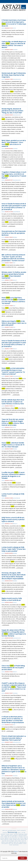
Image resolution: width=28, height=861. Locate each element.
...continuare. (10, 36)
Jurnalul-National (16, 211)
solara (11, 838)
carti (23, 840)
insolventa (16, 844)
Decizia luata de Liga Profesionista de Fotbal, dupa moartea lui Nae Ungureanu (14, 75)
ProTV (14, 28)
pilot (19, 832)
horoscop (12, 832)
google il (15, 835)
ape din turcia (6, 840)
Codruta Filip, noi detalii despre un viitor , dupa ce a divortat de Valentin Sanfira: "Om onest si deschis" (14, 44)
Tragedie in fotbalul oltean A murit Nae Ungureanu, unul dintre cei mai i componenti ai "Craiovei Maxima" (14, 175)
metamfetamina (12, 830)
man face (16, 842)
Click (14, 262)
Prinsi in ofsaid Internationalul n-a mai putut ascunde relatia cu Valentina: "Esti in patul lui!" (14, 738)
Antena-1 (15, 280)
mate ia (16, 836)
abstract (6, 839)
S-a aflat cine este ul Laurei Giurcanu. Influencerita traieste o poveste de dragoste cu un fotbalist (13, 475)
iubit (3, 830)
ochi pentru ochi (6, 843)
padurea (11, 842)
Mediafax (15, 237)
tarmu (7, 834)
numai (11, 839)
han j (2, 835)
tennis (11, 834)
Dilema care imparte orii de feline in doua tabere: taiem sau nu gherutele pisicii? (14, 323)
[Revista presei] (13, 10)
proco (3, 838)
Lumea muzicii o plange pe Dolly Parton (13, 495)
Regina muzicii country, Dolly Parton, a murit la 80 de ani (12, 599)
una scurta (21, 838)
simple (6, 836)
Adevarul (15, 809)
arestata (7, 835)
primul (25, 834)
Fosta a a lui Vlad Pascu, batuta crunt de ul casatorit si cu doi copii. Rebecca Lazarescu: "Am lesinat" (13, 300)
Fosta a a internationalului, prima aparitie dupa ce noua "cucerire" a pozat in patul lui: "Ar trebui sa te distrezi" (13, 371)
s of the (23, 832)
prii (7, 830)
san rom (13, 843)
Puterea (14, 602)
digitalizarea (23, 842)
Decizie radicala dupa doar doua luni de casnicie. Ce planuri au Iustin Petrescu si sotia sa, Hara (13, 402)
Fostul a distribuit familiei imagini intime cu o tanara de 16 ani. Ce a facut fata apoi (13, 445)
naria (16, 840)
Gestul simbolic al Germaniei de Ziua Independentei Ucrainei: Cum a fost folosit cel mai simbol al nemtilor (14, 804)
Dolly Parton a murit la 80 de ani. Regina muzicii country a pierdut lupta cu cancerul (13, 519)
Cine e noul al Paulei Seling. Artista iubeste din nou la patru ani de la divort (13, 667)
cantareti (3, 834)
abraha (15, 839)
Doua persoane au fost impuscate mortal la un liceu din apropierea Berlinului (14, 233)
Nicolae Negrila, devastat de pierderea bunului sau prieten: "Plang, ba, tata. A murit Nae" (12, 111)
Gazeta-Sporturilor (17, 79)
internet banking (18, 834)
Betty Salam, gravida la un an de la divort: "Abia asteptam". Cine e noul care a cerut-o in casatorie (14, 143)
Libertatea (15, 49)
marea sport (24, 839)
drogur (12, 840)
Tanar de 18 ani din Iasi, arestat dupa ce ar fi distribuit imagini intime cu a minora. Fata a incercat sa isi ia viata (13, 422)
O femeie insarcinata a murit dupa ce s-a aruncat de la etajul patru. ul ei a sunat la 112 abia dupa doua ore (14, 23)
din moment (19, 843)
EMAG (14, 828)
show (19, 840)
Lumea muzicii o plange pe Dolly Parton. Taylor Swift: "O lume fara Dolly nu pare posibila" (13, 549)
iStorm (16, 851)
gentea (7, 838)
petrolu (15, 838)
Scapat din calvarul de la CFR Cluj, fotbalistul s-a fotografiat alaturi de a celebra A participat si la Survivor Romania (14, 633)
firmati (21, 836)
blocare (21, 835)
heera (18, 839)
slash (18, 830)
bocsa (11, 835)
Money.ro (15, 523)
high (25, 838)
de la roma (11, 836)
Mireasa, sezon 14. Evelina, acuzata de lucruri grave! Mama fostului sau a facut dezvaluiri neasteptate (14, 275)
